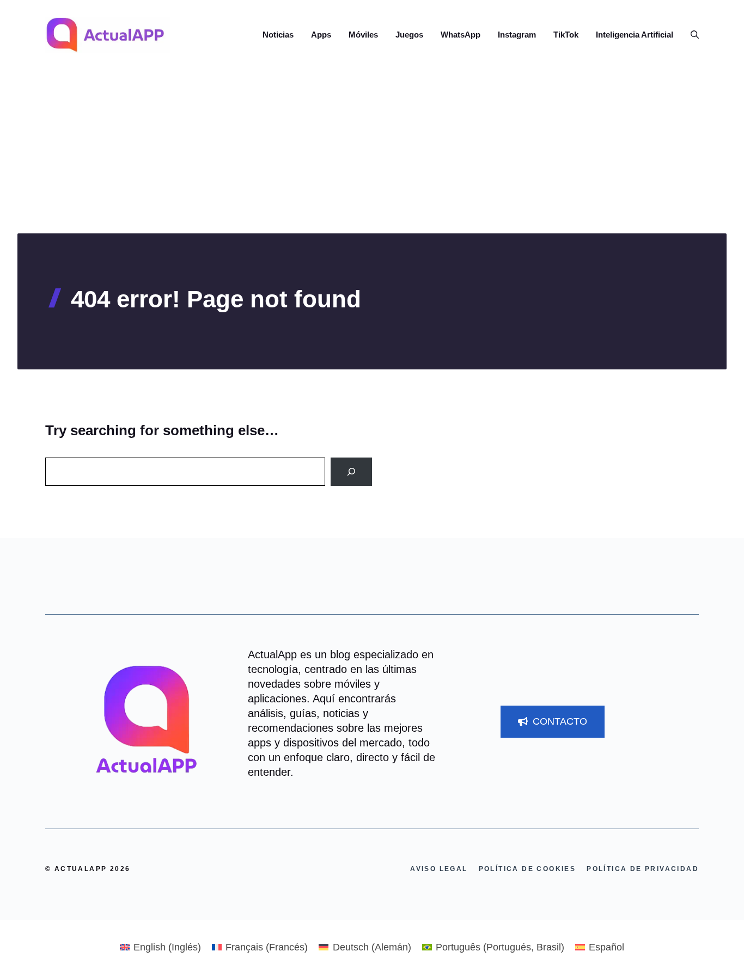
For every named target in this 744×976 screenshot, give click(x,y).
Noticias (278, 34)
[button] (690, 35)
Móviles (363, 34)
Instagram (517, 34)
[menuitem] (160, 947)
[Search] (351, 472)
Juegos (409, 34)
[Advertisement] (372, 152)
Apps (321, 34)
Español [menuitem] (606, 947)
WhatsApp (460, 34)
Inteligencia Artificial (634, 34)
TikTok (565, 34)
